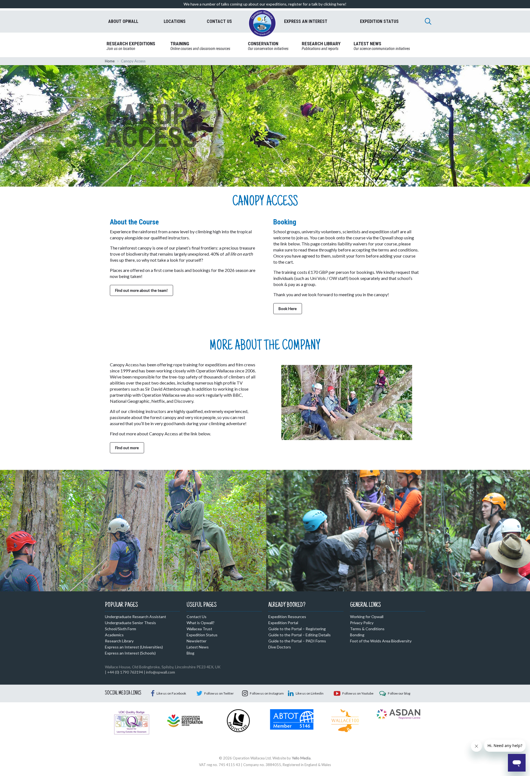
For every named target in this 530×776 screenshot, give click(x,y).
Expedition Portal (283, 622)
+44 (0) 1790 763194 (125, 672)
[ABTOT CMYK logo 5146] (291, 719)
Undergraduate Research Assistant (135, 616)
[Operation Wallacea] (262, 23)
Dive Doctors (279, 647)
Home (110, 61)
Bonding (357, 634)
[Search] (428, 21)
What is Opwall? (200, 622)
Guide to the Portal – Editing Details (299, 634)
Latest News (198, 647)
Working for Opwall (366, 616)
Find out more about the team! (141, 290)
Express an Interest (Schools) (130, 653)
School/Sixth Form (120, 628)
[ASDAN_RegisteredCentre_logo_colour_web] (398, 713)
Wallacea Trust (199, 628)
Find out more (127, 447)
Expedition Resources (287, 616)
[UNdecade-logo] (184, 720)
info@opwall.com (160, 672)
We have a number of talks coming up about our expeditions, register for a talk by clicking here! (265, 4)
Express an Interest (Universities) (134, 647)
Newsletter (196, 641)
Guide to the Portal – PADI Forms (297, 641)
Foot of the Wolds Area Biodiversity (381, 641)
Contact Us (196, 616)
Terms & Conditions (367, 628)
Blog (190, 653)
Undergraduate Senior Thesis (130, 622)
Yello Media (301, 758)
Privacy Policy (361, 622)
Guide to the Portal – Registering (297, 628)
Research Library (119, 641)
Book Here (288, 308)
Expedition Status (202, 634)
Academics (114, 634)
